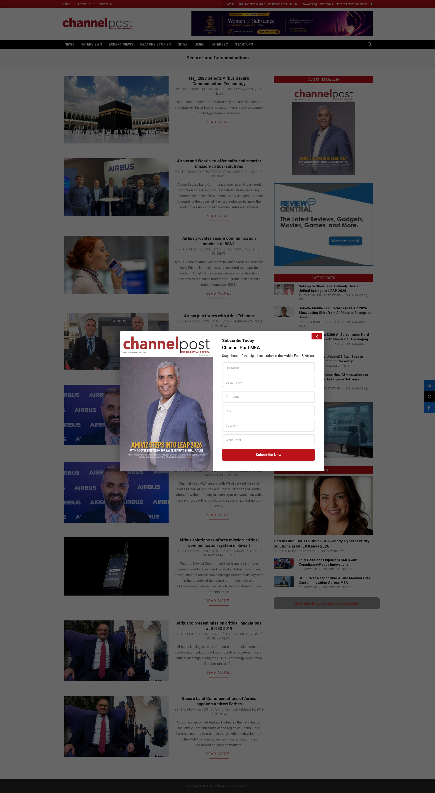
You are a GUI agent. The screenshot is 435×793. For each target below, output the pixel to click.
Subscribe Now (268, 455)
